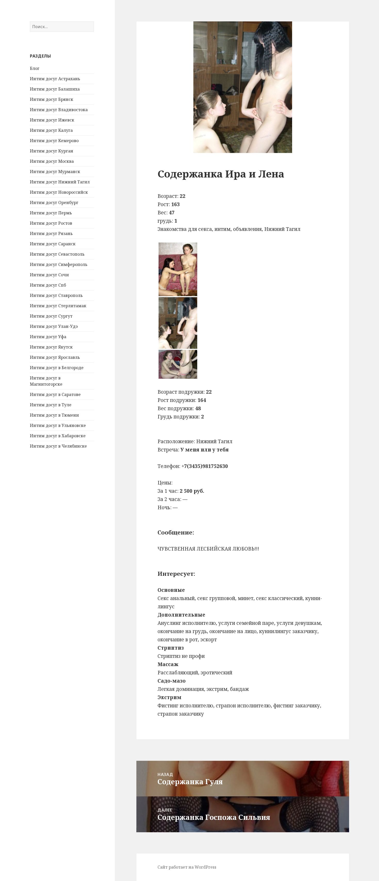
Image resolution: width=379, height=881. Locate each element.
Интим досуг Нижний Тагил (60, 182)
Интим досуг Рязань (51, 233)
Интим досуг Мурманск (55, 171)
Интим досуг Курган (51, 151)
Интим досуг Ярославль (55, 357)
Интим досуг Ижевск (52, 120)
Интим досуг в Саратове (55, 394)
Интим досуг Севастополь (57, 254)
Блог (34, 68)
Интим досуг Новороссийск (59, 192)
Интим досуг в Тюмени (54, 415)
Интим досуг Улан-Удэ (54, 326)
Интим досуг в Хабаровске (58, 436)
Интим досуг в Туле (50, 405)
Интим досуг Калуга (51, 130)
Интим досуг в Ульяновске (58, 425)
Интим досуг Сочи (49, 275)
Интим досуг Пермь (51, 213)
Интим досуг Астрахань (55, 79)
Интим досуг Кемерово (54, 140)
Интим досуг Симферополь (58, 264)
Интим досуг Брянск (51, 99)
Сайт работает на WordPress (187, 867)
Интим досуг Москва (52, 161)
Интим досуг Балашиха (55, 89)
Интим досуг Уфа (48, 337)
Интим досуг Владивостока (59, 109)
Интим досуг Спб (48, 285)
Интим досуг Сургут (51, 316)
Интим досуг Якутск (51, 347)
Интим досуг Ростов (51, 223)
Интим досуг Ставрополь (56, 295)
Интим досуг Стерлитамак (58, 306)
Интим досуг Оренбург (54, 202)
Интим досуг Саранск (53, 244)
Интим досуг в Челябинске (58, 446)
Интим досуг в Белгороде (57, 367)
